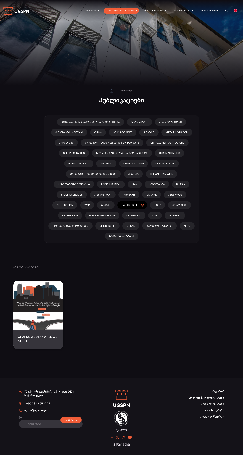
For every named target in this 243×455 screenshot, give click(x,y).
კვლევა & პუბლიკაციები (120, 10)
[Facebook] (112, 437)
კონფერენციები (153, 10)
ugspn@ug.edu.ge (35, 410)
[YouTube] (130, 437)
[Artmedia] (121, 444)
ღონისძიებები (181, 10)
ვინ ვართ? (90, 10)
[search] (227, 10)
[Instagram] (123, 437)
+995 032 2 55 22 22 (37, 403)
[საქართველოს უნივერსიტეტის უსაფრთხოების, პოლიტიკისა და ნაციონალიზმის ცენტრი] (16, 10)
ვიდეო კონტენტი (210, 10)
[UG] (121, 412)
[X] (117, 437)
